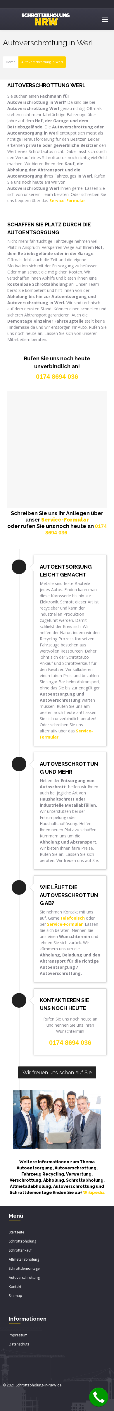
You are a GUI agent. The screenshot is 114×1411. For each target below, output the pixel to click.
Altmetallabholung (24, 1259)
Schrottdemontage (24, 1268)
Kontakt (15, 1286)
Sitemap (15, 1295)
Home (10, 62)
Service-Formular (65, 520)
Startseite (16, 1232)
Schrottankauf (20, 1250)
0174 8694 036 (70, 1042)
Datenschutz (19, 1344)
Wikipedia (94, 1192)
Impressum (18, 1335)
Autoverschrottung (24, 1277)
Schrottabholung (22, 1241)
